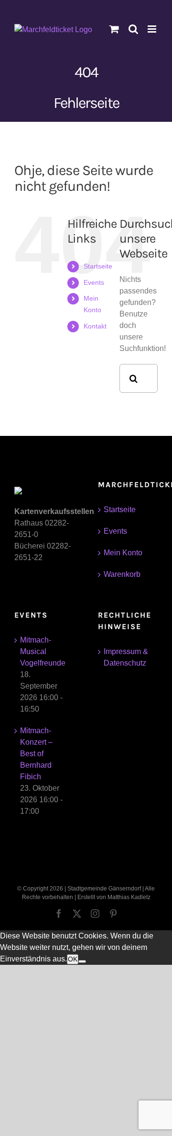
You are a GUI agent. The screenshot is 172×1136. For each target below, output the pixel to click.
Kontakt (95, 326)
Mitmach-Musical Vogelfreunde (42, 651)
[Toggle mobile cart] (114, 29)
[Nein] (82, 961)
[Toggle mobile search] (133, 29)
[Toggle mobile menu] (153, 29)
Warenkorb (122, 574)
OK (72, 959)
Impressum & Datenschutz (126, 657)
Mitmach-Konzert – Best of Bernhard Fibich (36, 753)
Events (94, 282)
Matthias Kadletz (129, 897)
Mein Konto (123, 553)
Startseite (98, 266)
